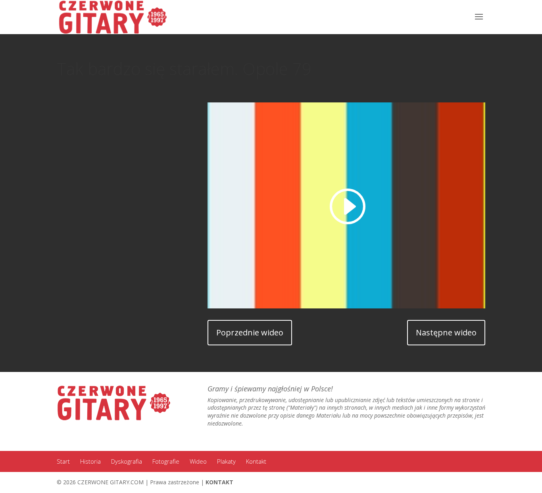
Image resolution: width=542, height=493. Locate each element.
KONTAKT (219, 482)
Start (63, 461)
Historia (90, 461)
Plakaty (226, 461)
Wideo (198, 461)
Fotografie (165, 461)
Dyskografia (126, 461)
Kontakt (256, 461)
